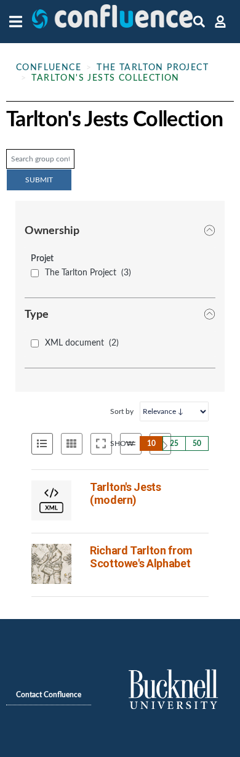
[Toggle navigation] (19, 21)
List (42, 444)
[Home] (112, 21)
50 (197, 443)
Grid (71, 444)
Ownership (52, 231)
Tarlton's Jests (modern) (125, 493)
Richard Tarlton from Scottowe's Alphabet (141, 557)
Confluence (48, 67)
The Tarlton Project (153, 67)
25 (174, 443)
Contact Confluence (48, 694)
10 (151, 443)
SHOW (122, 443)
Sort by (122, 411)
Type (37, 314)
